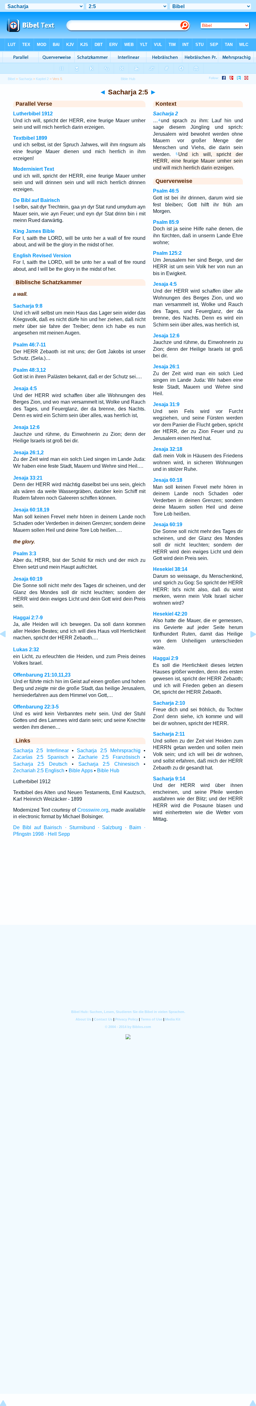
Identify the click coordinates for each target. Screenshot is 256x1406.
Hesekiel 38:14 (170, 569)
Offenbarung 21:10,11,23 (42, 675)
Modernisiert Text (33, 169)
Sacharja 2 (165, 113)
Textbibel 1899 (30, 138)
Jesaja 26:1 (166, 366)
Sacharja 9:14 (169, 778)
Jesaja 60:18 (167, 480)
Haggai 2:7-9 (28, 617)
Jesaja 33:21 (27, 478)
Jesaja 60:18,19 (31, 509)
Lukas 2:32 (26, 649)
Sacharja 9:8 (27, 306)
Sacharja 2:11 (169, 734)
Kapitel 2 (42, 79)
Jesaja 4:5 (25, 388)
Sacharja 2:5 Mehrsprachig (108, 750)
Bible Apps (81, 770)
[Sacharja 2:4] (8, 648)
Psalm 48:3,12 (29, 370)
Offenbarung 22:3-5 (36, 706)
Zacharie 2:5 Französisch (109, 757)
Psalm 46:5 (166, 191)
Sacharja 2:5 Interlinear (41, 750)
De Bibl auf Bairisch (36, 200)
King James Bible (34, 231)
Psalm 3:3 (24, 553)
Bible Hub (108, 770)
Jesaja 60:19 (27, 579)
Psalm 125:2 (167, 253)
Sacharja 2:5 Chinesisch (108, 764)
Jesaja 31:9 (166, 404)
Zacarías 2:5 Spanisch (40, 757)
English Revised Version (42, 255)
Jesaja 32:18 (167, 449)
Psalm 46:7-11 (29, 344)
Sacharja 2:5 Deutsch (40, 764)
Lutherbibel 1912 (33, 113)
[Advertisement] (128, 886)
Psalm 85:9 (166, 222)
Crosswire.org (92, 810)
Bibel (11, 79)
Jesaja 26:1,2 (28, 452)
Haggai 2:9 (165, 658)
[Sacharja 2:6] (248, 648)
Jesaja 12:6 (26, 427)
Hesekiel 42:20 (170, 614)
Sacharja (25, 79)
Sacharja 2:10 (169, 703)
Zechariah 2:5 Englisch (38, 770)
